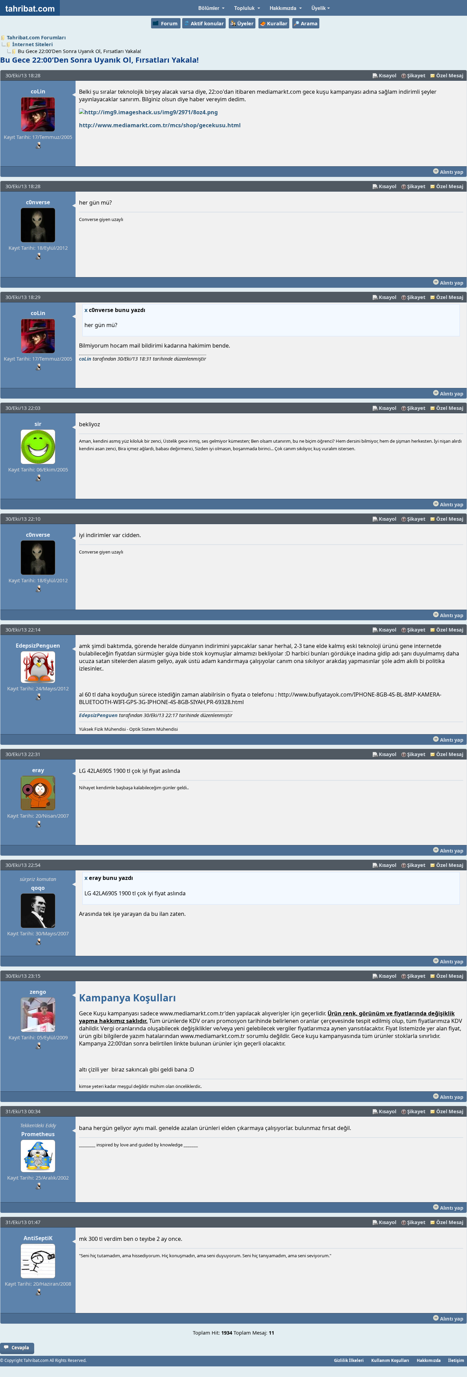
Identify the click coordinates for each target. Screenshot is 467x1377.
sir (38, 424)
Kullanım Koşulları (390, 1360)
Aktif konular (207, 23)
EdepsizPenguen (38, 645)
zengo (38, 992)
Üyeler (245, 23)
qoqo (38, 888)
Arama (309, 23)
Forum (169, 23)
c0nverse (38, 202)
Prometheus (38, 1134)
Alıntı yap (451, 171)
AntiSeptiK (38, 1238)
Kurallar (277, 23)
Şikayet (416, 75)
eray (38, 770)
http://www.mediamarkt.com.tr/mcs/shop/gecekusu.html (160, 125)
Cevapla (20, 1347)
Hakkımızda (429, 1360)
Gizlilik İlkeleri (349, 1360)
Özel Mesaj (449, 75)
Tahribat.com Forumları (36, 37)
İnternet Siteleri (32, 44)
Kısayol (387, 75)
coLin (38, 91)
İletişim (456, 1360)
